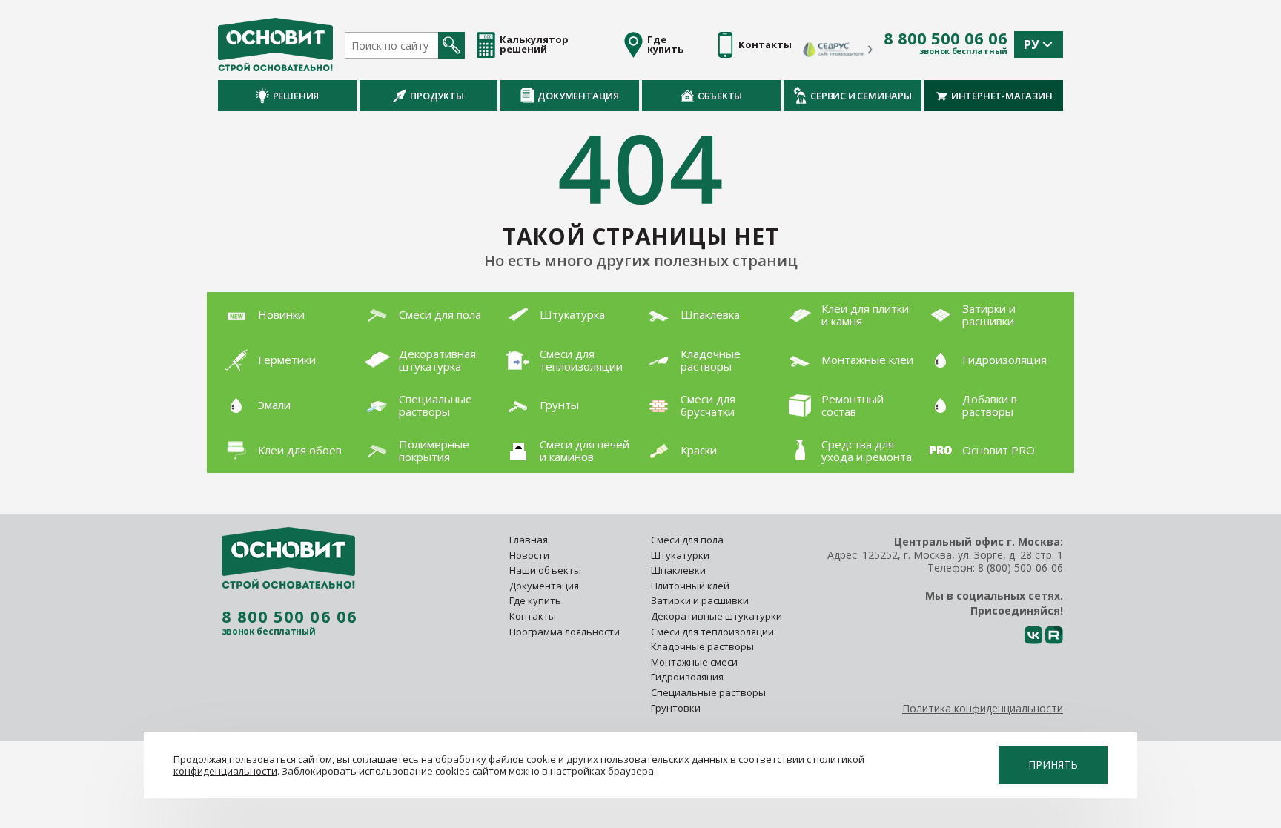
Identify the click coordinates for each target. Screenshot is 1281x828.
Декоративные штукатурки (716, 616)
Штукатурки (680, 555)
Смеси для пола (687, 539)
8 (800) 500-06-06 (1020, 567)
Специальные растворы (708, 692)
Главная (528, 539)
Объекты (720, 95)
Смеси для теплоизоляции (712, 631)
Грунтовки (676, 708)
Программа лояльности (564, 631)
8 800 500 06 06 (945, 38)
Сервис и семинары (861, 95)
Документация (578, 95)
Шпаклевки (678, 570)
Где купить (535, 600)
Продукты (436, 95)
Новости (529, 555)
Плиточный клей (691, 585)
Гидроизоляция (688, 676)
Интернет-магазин (1002, 95)
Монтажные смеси (694, 662)
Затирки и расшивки (700, 600)
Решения (296, 95)
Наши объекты (545, 570)
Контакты (532, 616)
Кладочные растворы (702, 646)
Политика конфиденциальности (982, 708)
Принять (1053, 765)
